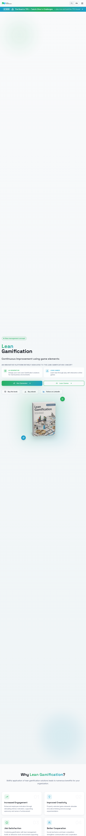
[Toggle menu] (82, 3)
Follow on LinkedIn (53, 392)
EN (77, 3)
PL (72, 3)
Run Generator (22, 383)
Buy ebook (32, 392)
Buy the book (12, 392)
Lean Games (64, 383)
